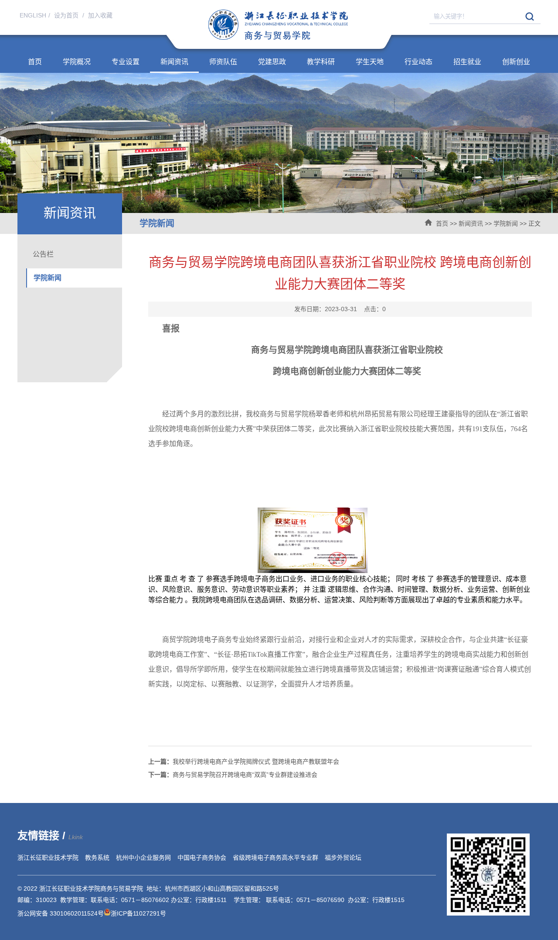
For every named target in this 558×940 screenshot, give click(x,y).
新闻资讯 (174, 61)
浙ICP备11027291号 (138, 913)
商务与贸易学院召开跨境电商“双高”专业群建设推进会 (232, 774)
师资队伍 (223, 61)
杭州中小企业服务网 (143, 857)
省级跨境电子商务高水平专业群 (275, 857)
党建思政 (272, 61)
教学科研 (321, 61)
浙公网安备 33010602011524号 (60, 913)
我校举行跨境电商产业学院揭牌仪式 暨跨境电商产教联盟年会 (243, 761)
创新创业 (516, 61)
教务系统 (97, 857)
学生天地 (370, 61)
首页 (35, 61)
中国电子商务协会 (201, 857)
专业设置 (126, 61)
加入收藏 (100, 15)
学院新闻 (505, 223)
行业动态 (418, 61)
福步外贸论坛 (343, 857)
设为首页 (67, 15)
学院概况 (77, 61)
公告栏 (43, 254)
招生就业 (467, 61)
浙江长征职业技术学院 (47, 857)
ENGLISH (33, 15)
